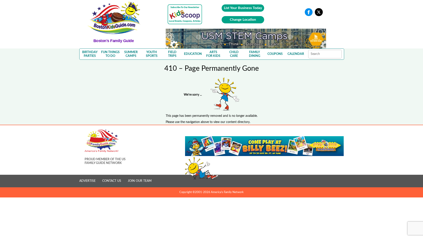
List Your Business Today (243, 8)
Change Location (243, 19)
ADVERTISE (87, 180)
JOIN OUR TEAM (140, 180)
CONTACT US (111, 180)
